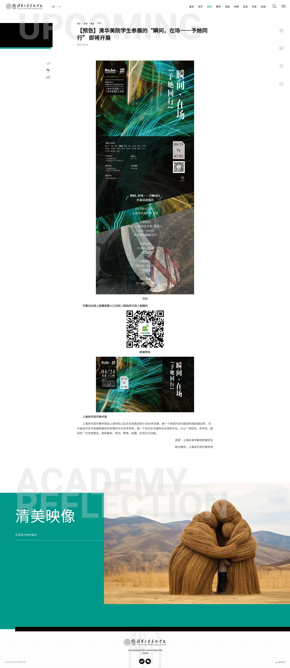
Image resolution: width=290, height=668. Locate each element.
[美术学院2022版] (21, 6)
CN (53, 6)
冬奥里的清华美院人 (27, 534)
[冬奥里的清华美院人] (197, 543)
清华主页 (281, 662)
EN (59, 6)
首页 (79, 24)
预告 (92, 24)
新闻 (85, 24)
